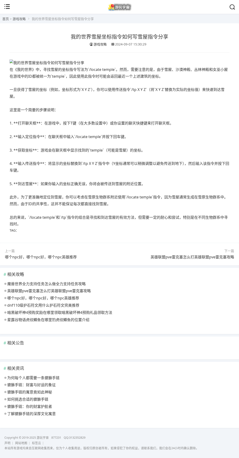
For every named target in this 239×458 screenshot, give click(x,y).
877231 (56, 438)
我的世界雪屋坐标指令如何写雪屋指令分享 (119, 36)
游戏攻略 (19, 19)
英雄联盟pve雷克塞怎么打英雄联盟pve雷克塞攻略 (192, 257)
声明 (7, 443)
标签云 (36, 443)
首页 (5, 19)
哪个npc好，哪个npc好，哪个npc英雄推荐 (41, 257)
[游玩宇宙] (119, 10)
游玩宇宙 (43, 438)
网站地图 (21, 443)
